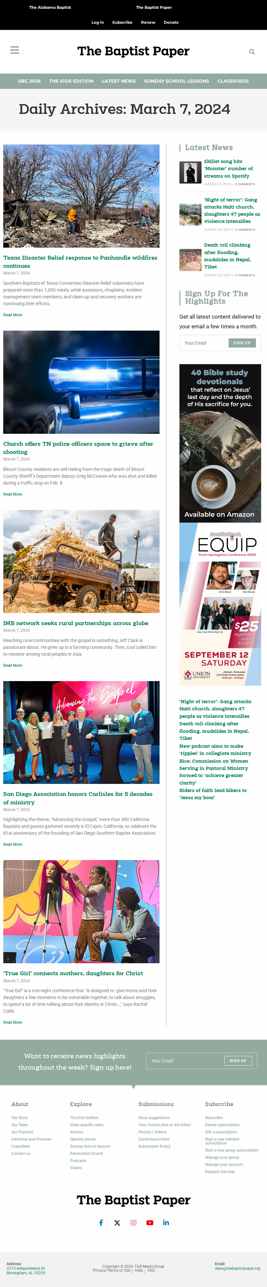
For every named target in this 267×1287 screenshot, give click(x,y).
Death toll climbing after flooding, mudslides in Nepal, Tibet (227, 256)
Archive (76, 1132)
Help (139, 1270)
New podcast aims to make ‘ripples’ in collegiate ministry (215, 750)
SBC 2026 (29, 81)
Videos (76, 1168)
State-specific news (87, 1125)
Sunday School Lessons (176, 81)
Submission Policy (154, 1146)
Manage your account (224, 1164)
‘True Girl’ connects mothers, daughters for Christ (73, 974)
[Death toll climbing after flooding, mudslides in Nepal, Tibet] (190, 260)
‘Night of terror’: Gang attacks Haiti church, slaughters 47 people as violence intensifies (232, 211)
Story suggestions (154, 1118)
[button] (251, 51)
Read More (12, 315)
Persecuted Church (86, 1153)
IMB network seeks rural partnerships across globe (75, 624)
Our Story (19, 1118)
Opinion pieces (83, 1139)
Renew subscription (222, 1125)
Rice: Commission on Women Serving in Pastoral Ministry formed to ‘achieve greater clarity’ (213, 772)
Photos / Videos (152, 1132)
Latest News (119, 81)
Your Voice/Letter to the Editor (164, 1125)
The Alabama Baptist (50, 7)
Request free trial (219, 1172)
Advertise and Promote (31, 1139)
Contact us (20, 1153)
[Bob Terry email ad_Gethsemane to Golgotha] (220, 443)
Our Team (19, 1125)
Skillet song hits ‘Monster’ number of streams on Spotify (228, 169)
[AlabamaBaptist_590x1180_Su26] (220, 604)
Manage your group (222, 1157)
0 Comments (245, 184)
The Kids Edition (71, 81)
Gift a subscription (221, 1132)
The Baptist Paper (154, 7)
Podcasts (78, 1160)
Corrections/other (153, 1139)
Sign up (242, 343)
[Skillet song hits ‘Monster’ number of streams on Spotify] (190, 172)
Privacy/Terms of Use (111, 1270)
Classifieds (233, 81)
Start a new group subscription (232, 1150)
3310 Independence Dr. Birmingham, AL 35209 (26, 1270)
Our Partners (22, 1132)
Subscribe (213, 1118)
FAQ (151, 1270)
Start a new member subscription (222, 1141)
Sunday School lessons (90, 1146)
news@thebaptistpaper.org (237, 1268)
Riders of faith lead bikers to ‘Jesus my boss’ (213, 794)
